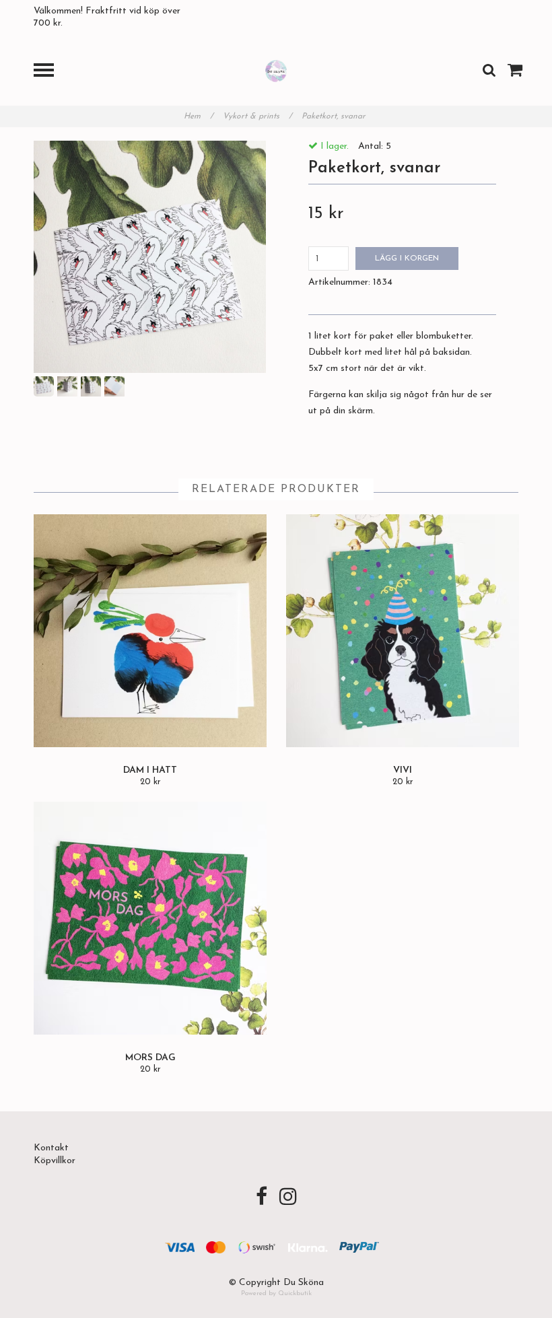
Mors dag (150, 1058)
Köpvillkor (54, 1161)
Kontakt (51, 1148)
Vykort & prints (257, 116)
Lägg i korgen (407, 258)
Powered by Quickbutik (276, 1293)
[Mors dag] (150, 918)
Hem (198, 116)
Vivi (402, 770)
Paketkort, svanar (335, 116)
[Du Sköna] (276, 70)
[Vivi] (402, 631)
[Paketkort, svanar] (150, 257)
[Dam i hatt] (150, 631)
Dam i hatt (150, 770)
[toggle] (50, 71)
